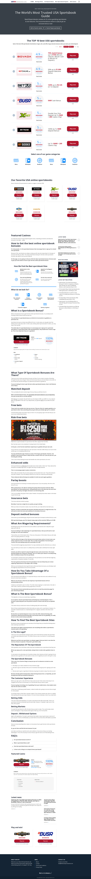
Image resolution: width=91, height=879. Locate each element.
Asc (75, 46)
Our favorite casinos (37, 28)
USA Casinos (73, 1)
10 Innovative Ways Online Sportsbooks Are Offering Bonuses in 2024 (50, 801)
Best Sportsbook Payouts (61, 1)
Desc (78, 46)
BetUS (42, 400)
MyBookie (24, 466)
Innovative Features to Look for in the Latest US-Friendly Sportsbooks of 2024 (49, 810)
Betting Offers (39, 1)
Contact (37, 863)
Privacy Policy (39, 867)
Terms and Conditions (41, 865)
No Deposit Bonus (49, 1)
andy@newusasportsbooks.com (65, 863)
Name (67, 46)
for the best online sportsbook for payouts (26, 283)
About (37, 862)
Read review (39, 61)
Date (61, 46)
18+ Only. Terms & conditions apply (73, 59)
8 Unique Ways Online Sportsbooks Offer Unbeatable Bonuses (50, 819)
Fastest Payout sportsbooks (53, 28)
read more (13, 808)
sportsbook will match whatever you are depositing (42, 394)
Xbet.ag (15, 399)
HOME (32, 1)
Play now (73, 55)
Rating (72, 46)
